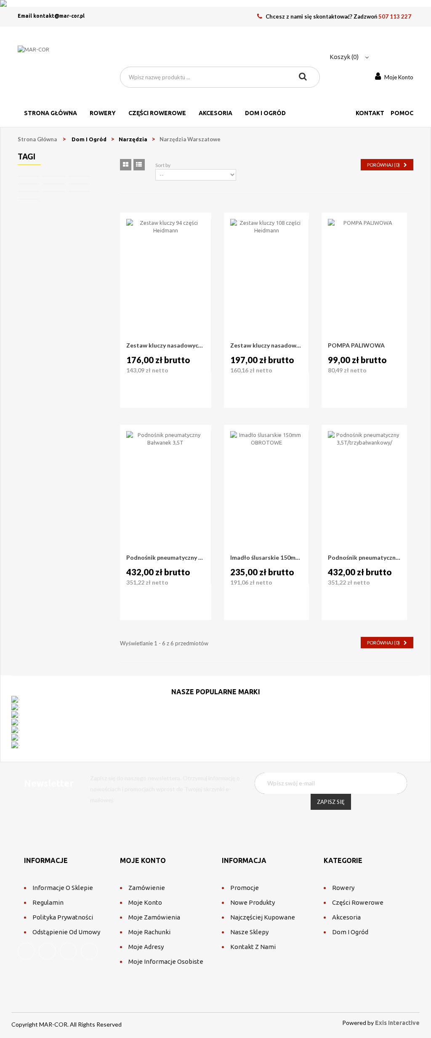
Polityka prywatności (62, 917)
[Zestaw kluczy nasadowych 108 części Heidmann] (266, 255)
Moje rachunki (149, 932)
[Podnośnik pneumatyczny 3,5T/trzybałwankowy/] (364, 467)
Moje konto (145, 902)
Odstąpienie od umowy (66, 932)
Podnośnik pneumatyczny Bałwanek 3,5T (165, 557)
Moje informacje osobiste (165, 961)
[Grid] (125, 164)
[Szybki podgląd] (171, 387)
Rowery (343, 887)
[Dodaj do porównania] (152, 387)
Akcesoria (346, 917)
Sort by (162, 165)
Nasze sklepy (249, 932)
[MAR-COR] (62, 56)
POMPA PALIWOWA (356, 345)
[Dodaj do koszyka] (133, 387)
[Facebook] (26, 951)
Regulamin (48, 902)
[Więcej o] (29, 176)
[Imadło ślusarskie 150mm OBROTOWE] (266, 467)
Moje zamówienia (154, 917)
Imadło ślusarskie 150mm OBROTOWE (266, 557)
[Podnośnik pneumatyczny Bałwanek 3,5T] (165, 470)
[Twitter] (47, 951)
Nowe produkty (252, 902)
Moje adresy (146, 946)
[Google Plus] (89, 951)
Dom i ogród (350, 932)
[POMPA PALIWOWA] (364, 255)
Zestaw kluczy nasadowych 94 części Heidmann (165, 345)
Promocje (244, 887)
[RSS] (68, 951)
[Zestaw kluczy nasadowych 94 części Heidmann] (165, 258)
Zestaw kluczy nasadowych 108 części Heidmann (266, 345)
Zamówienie (146, 887)
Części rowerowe (357, 902)
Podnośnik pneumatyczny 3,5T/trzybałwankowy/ (364, 557)
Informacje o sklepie (62, 887)
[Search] (303, 77)
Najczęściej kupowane (262, 917)
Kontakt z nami (253, 946)
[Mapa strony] (276, 947)
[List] (139, 164)
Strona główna (37, 139)
